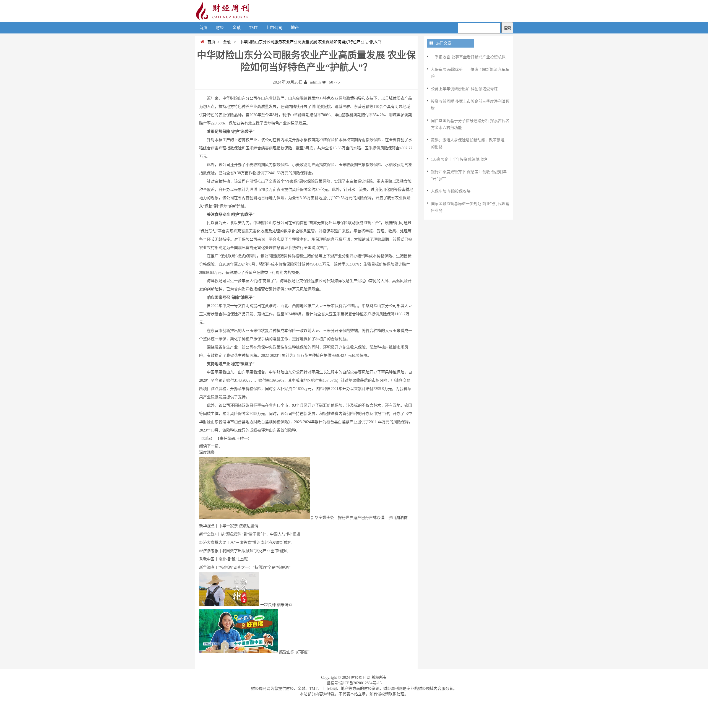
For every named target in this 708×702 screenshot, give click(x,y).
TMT (253, 27)
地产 (295, 27)
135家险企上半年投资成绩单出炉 (459, 159)
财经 (220, 27)
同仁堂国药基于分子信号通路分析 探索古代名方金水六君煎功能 (470, 124)
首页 (203, 27)
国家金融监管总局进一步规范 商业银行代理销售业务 (470, 207)
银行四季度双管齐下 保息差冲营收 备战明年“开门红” (469, 175)
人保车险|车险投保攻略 (450, 191)
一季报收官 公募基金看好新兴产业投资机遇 (468, 57)
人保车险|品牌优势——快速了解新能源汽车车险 (470, 73)
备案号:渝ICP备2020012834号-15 (354, 683)
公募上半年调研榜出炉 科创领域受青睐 (464, 89)
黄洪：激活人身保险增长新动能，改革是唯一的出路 (469, 143)
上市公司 (274, 27)
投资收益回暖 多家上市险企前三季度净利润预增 (470, 104)
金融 (236, 27)
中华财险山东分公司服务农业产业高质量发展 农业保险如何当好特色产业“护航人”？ (310, 42)
